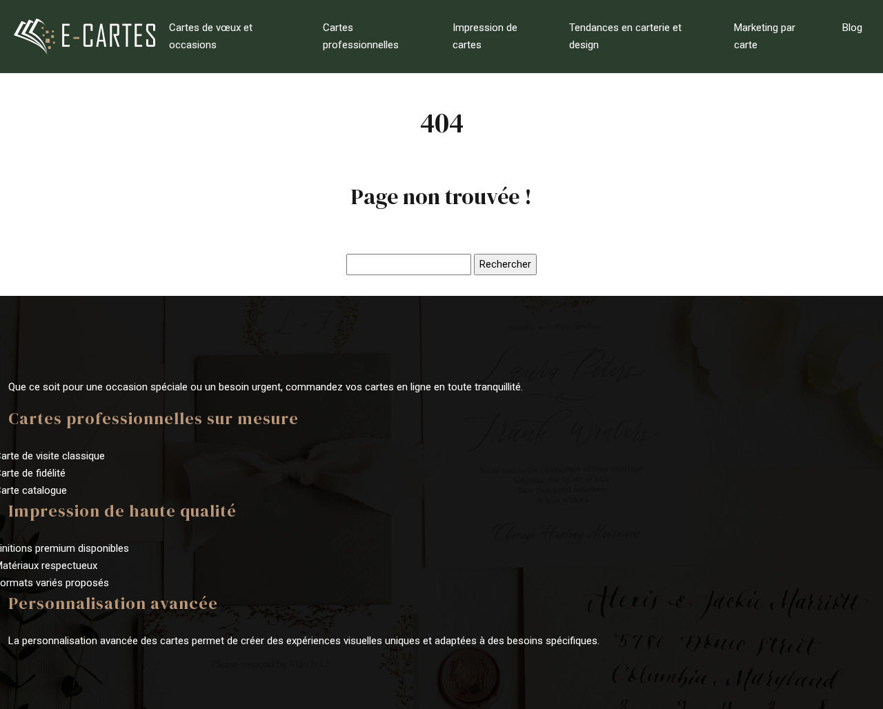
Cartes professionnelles (361, 36)
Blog (852, 27)
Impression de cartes (485, 36)
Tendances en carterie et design (625, 36)
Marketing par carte (764, 36)
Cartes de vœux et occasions (210, 36)
